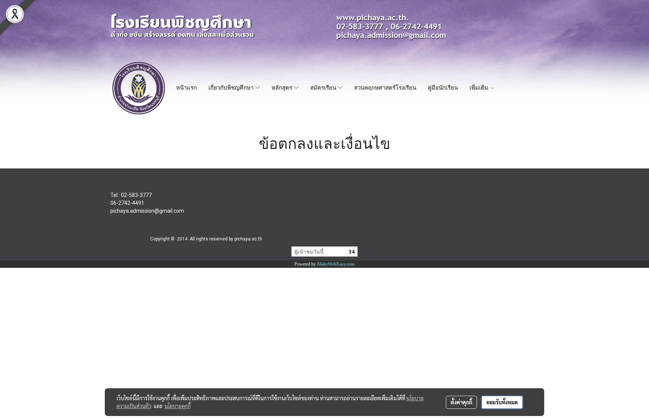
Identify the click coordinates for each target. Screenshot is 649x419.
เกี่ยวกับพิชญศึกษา (231, 87)
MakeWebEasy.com (336, 264)
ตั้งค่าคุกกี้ (461, 402)
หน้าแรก (186, 87)
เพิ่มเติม (479, 87)
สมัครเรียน (324, 87)
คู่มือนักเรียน (443, 87)
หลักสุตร (283, 87)
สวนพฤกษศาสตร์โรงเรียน (385, 87)
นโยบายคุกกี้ (178, 405)
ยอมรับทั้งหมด (502, 402)
